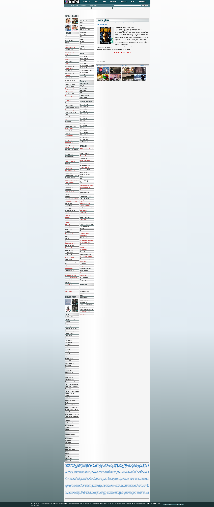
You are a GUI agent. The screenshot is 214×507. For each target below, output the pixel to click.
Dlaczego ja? (68, 78)
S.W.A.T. (122, 487)
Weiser (67, 429)
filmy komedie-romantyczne (120, 473)
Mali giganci (83, 210)
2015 (77, 470)
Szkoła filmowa (84, 252)
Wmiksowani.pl (69, 270)
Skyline (146, 487)
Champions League (77, 477)
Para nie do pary (69, 187)
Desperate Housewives (73, 478)
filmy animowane (121, 494)
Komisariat (68, 121)
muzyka (144, 465)
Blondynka (68, 54)
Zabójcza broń (67, 494)
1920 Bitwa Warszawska (71, 317)
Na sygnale (68, 166)
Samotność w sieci (70, 400)
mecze (79, 472)
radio (88, 470)
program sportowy (81, 471)
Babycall (67, 321)
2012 (107, 471)
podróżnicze (143, 470)
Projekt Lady (83, 235)
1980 (148, 472)
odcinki (102, 464)
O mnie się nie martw (71, 180)
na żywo (77, 465)
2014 (144, 467)
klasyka (137, 494)
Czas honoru (68, 71)
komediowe (81, 467)
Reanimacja (71, 487)
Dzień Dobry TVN (146, 478)
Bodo (66, 56)
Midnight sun (68, 154)
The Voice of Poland (86, 256)
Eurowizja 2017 (84, 172)
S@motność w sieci (126, 487)
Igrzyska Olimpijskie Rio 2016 (85, 181)
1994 (66, 473)
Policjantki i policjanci (71, 201)
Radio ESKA (83, 56)
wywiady (94, 470)
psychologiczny (121, 466)
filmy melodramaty (140, 471)
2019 (76, 467)
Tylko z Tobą (91, 491)
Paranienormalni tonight (84, 227)
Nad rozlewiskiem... (134, 8)
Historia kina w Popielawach (68, 341)
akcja (105, 22)
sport (121, 467)
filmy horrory (114, 470)
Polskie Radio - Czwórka (84, 73)
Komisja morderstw (70, 126)
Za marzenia (68, 284)
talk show (93, 471)
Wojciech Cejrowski (68, 493)
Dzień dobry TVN (85, 170)
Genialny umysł (109, 479)
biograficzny (117, 467)
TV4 (100, 473)
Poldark (86, 486)
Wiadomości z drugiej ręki (71, 262)
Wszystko (68, 442)
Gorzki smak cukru (114, 479)
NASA (102, 484)
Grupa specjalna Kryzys (71, 107)
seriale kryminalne (98, 465)
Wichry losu (127, 492)
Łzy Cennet (68, 138)
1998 (68, 473)
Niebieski (67, 485)
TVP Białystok (84, 104)
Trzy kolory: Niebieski (71, 409)
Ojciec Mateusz (69, 182)
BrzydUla (109, 8)
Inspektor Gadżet (84, 480)
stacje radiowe (138, 467)
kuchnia (74, 472)
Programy (113, 2)
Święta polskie (101, 471)
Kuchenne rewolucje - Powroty (85, 193)
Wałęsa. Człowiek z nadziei (70, 426)
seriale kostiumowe (87, 467)
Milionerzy (83, 219)
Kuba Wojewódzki (85, 187)
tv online (102, 24)
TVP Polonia (119, 471)
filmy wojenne (146, 471)
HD (109, 464)
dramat (113, 22)
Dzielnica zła (135, 478)
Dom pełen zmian (70, 84)
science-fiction (112, 467)
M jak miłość (68, 140)
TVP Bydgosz (84, 106)
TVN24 (72, 8)
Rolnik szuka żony (85, 242)
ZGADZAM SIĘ (179, 504)
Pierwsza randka (84, 233)
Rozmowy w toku (85, 245)
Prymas (120, 486)
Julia (66, 114)
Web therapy (68, 259)
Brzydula (67, 59)
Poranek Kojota (69, 389)
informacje (98, 466)
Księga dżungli (84, 297)
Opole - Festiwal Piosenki (86, 224)
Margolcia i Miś (84, 300)
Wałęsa (101, 492)
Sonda (148, 487)
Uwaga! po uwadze (85, 268)
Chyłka (141, 8)
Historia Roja (143, 479)
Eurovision (81, 479)
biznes (127, 471)
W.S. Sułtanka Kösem (71, 277)
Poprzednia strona (101, 65)
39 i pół (67, 38)
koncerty (127, 470)
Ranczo (67, 217)
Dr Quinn (107, 478)
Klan (66, 119)
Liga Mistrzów (84, 201)
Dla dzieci (124, 2)
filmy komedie (104, 467)
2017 (93, 465)
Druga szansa (69, 91)
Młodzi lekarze (69, 156)
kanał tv (130, 467)
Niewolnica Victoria (76, 485)
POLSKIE (144, 464)
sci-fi (90, 471)
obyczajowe (134, 464)
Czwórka (128, 477)
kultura (145, 494)
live (107, 465)
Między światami (69, 368)
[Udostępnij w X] (101, 61)
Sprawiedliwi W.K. (70, 234)
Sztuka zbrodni (69, 241)
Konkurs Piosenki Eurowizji (138, 480)
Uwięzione (66, 492)
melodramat (83, 472)
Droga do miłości (70, 86)
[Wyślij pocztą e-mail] (97, 61)
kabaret (66, 472)
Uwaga (82, 266)
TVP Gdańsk (83, 109)
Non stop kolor (69, 375)
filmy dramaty (126, 22)
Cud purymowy (69, 331)
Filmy (104, 2)
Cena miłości (69, 477)
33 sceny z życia (70, 319)
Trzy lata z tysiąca (80, 491)
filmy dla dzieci (114, 473)
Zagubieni (71, 494)
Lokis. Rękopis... (69, 363)
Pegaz (82, 231)
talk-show (96, 471)
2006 (99, 470)
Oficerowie (96, 485)
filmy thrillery (132, 22)
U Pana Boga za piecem (72, 412)
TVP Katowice (84, 113)
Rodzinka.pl (68, 224)
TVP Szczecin (84, 135)
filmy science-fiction (119, 470)
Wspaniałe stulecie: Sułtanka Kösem (88, 493)
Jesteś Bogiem (69, 354)
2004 (102, 22)
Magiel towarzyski (85, 205)
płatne (108, 472)
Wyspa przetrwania (85, 275)
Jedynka (99, 480)
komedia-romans (141, 494)
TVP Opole (83, 128)
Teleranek (83, 314)
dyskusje (111, 494)
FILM (148, 464)
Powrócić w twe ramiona (72, 391)
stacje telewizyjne (122, 465)
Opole (108, 485)
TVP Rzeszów (84, 132)
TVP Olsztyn (83, 125)
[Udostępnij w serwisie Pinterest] (104, 61)
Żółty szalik (68, 458)
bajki (78, 467)
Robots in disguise (85, 487)
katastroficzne (132, 494)
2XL (66, 35)
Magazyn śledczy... (85, 203)
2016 (127, 465)
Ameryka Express (85, 156)
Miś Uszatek (67, 484)
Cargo (67, 324)
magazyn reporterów (137, 470)
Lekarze (67, 133)
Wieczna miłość (87, 8)
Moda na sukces (69, 159)
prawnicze (91, 472)
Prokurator (68, 208)
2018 (129, 465)
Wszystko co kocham (71, 445)
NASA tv (82, 48)
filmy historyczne (108, 470)
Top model (83, 261)
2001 (97, 470)
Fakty (88, 479)
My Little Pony (84, 307)
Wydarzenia (83, 97)
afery (107, 473)
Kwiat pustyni (69, 358)
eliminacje (114, 494)
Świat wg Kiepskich (70, 243)
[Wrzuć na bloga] (99, 61)
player (86, 470)
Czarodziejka (118, 477)
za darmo (106, 24)
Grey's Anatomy (125, 479)
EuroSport (94, 8)
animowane (126, 467)
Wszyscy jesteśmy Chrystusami (69, 439)
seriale (106, 464)
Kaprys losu (68, 117)
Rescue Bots (75, 487)
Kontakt (144, 480)
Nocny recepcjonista (82, 485)
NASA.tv (104, 484)
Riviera (67, 222)
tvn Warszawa (84, 142)
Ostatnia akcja (69, 377)
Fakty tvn (82, 86)
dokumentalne (130, 471)
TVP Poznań (83, 130)
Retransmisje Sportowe (86, 240)
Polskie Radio (102, 470)
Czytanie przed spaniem (84, 292)
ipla (73, 466)
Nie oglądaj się (69, 372)
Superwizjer (83, 249)
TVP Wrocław (84, 139)
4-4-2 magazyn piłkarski (86, 149)
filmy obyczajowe (103, 466)
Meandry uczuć (69, 147)
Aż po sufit (68, 45)
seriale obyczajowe (114, 464)
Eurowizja (84, 479)
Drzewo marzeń (84, 167)
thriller (98, 24)
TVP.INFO (105, 473)
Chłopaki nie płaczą (71, 328)
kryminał (87, 465)
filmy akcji (120, 22)
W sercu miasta (93, 492)
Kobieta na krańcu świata (86, 185)
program (129, 464)
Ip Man (67, 347)
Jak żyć (67, 351)
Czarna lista (110, 477)
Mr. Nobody (68, 370)
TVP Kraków (83, 118)
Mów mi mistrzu (84, 222)
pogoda (148, 473)
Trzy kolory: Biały (70, 405)
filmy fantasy (126, 494)
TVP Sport (83, 34)
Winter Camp (138, 492)
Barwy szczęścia (70, 47)
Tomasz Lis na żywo (85, 259)
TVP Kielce (83, 116)
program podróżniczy (74, 471)
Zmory (67, 456)
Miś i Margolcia (71, 484)
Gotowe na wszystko (120, 479)
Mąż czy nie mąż (70, 145)
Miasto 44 (68, 365)
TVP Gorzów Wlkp (85, 111)
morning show (145, 473)
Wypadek (125, 493)
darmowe (109, 22)
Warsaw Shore (84, 273)
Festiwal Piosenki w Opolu (96, 479)
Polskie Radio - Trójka (86, 70)
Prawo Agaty (68, 206)
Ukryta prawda (69, 252)
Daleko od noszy (102, 8)
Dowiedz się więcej (168, 504)
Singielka (67, 231)
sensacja (136, 466)
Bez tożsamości (69, 52)
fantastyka (117, 494)
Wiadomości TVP (85, 95)
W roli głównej (84, 270)
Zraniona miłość (102, 494)
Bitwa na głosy (84, 163)
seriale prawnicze (121, 472)
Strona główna (123, 65)
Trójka (88, 491)
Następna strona (144, 65)
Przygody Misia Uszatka (86, 309)
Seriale (96, 2)
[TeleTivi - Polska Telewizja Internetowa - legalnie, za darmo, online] (71, 2)
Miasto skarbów (69, 152)
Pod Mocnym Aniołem (71, 384)
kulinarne (147, 467)
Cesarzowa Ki (69, 61)
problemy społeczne (96, 472)
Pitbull (67, 194)
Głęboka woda (69, 105)
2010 (142, 467)
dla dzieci (132, 466)
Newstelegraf (84, 88)
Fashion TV (83, 46)
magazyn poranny (140, 473)
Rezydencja (68, 220)
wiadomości (72, 467)
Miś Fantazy (83, 302)
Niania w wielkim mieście (72, 175)
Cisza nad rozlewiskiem (98, 477)
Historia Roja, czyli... (71, 112)
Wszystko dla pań (70, 280)
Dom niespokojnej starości (70, 81)
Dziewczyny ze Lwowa (71, 96)
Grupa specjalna (130, 479)
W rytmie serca (69, 257)
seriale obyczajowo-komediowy (136, 465)
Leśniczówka (69, 135)
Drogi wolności (69, 89)
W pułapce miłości (79, 492)
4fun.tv (82, 41)
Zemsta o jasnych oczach (70, 288)
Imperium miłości (79, 480)
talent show (91, 470)
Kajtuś (81, 295)
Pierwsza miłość (69, 192)
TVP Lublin (83, 120)
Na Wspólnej (68, 168)
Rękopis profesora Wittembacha (116, 487)
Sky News (83, 27)
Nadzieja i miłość (128, 484)
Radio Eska (142, 486)
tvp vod (70, 465)
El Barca (70, 479)
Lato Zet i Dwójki (84, 198)
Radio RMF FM (84, 58)
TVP (141, 464)
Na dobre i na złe (70, 161)
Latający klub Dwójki (85, 196)
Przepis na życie (70, 210)
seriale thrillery (68, 470)
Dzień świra (68, 335)
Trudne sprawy (69, 245)
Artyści (67, 42)
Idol (81, 178)
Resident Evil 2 (69, 398)
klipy (138, 494)
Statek (67, 236)
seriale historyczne (142, 466)
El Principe (68, 100)
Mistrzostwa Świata (89, 473)
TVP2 (117, 465)
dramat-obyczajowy (97, 467)
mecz (77, 472)
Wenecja (67, 432)
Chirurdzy (81, 477)
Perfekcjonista (69, 379)
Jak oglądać (142, 2)
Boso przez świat (85, 165)
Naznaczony (68, 173)
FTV (87, 479)
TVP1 (117, 466)
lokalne (71, 466)
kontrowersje (70, 472)
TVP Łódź (83, 123)
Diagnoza (67, 75)
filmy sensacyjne (131, 473)
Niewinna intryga (70, 177)
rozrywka (104, 465)
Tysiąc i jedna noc (96, 491)
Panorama (83, 90)
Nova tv (86, 485)
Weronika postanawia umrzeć (70, 435)
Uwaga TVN (141, 491)
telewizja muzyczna (136, 472)
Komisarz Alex (69, 124)
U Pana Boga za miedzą (71, 416)
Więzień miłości (78, 8)
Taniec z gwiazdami (85, 254)
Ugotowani (83, 263)
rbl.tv (81, 44)
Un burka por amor (137, 491)
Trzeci (67, 402)
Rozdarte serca (69, 227)
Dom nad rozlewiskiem (90, 478)
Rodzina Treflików (85, 311)
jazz (129, 494)
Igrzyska (147, 479)
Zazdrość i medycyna (71, 449)
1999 (70, 473)
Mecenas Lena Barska (71, 149)
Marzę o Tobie (69, 142)
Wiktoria (135, 492)
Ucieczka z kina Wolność (69, 419)
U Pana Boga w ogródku (72, 414)
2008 (75, 470)
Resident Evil (97, 473)
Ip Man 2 (67, 349)
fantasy (135, 471)
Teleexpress (83, 93)
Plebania (67, 196)
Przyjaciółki (68, 213)
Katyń (66, 356)
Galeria (67, 103)
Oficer (67, 184)
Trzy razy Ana (69, 250)
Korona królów (69, 128)
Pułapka (67, 215)
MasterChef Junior (85, 217)
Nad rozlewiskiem (70, 170)
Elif (66, 98)
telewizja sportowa (143, 472)
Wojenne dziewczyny (71, 273)
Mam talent (83, 212)
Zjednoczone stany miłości (70, 452)
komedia (90, 465)
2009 (123, 467)
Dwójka (132, 478)
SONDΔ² (82, 247)
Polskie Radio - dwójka (86, 68)
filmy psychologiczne (91, 466)
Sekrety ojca (68, 229)
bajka (129, 466)
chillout (109, 494)
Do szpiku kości (69, 333)
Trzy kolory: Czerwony (71, 407)
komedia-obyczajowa (112, 466)
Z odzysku (68, 447)
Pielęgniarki (68, 189)
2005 (74, 473)
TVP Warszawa (84, 137)
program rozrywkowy (112, 465)
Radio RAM (83, 76)
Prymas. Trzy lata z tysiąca (70, 394)
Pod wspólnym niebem (71, 199)
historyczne (135, 473)
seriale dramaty (115, 472)
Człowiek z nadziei (139, 477)
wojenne (72, 470)
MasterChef (83, 215)
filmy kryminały (126, 473)
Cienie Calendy (69, 66)
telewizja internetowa (143, 22)
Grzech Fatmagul (70, 110)
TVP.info (82, 23)
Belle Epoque (69, 49)
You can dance (84, 277)
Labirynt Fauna (69, 361)
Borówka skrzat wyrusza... (84, 288)
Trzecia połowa (69, 248)
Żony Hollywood (84, 280)
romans (110, 472)
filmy (116, 22)
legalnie (121, 464)
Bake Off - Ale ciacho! (86, 160)
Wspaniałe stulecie (70, 275)
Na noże (67, 163)
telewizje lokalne (84, 466)
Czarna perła (68, 68)
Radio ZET (83, 61)
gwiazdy (83, 470)
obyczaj (125, 464)
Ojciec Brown (100, 485)
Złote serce (68, 291)
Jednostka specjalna (95, 480)
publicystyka (87, 471)
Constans (68, 326)
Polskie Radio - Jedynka (87, 65)
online (137, 22)
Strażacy (67, 238)
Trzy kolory (123, 471)
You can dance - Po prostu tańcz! (137, 493)
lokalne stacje (77, 466)
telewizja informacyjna (129, 472)
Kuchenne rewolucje (86, 190)
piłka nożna (87, 472)
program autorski (104, 472)
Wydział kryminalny (120, 493)
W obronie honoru (70, 255)
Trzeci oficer (71, 491)
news (108, 467)
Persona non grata (70, 382)
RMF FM (139, 486)
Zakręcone (68, 282)
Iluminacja (68, 344)
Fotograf (67, 338)
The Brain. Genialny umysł (85, 175)
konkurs (134, 467)
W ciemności (69, 423)
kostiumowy (131, 470)
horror (125, 470)
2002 (72, 473)
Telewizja (86, 2)
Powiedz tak (68, 203)
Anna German (69, 40)
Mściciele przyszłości (86, 304)
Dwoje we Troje (69, 93)
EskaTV (82, 39)
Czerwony (125, 477)
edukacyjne (110, 473)
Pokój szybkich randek (71, 386)
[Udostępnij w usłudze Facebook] (102, 61)
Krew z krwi (68, 131)
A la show (82, 151)
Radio (132, 2)
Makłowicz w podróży (86, 208)
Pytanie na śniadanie (86, 238)
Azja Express (83, 158)
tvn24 (81, 25)
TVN (74, 465)
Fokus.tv (115, 8)
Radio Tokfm (83, 63)
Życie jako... (68, 460)
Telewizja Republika (123, 8)
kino (134, 494)
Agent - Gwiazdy (84, 153)
